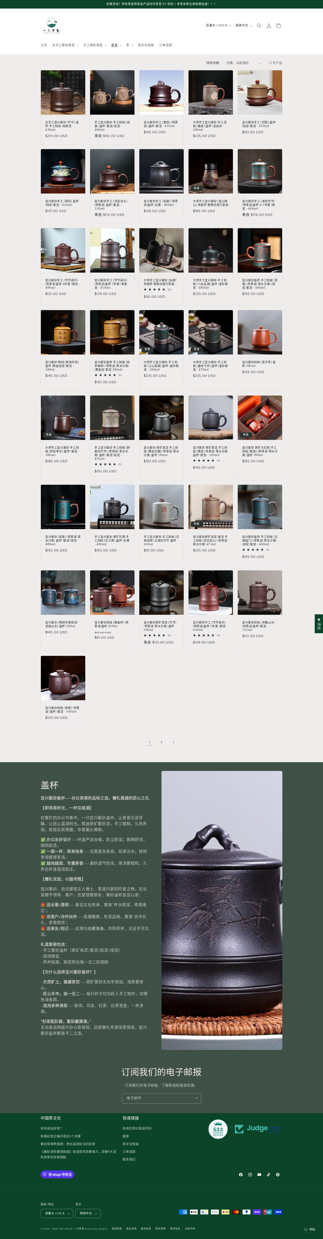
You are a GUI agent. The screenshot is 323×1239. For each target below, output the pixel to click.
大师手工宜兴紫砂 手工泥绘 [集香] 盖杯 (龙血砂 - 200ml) (210, 126)
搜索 (126, 1136)
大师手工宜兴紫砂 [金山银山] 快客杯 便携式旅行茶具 (210, 203)
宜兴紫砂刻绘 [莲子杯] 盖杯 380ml (259, 364)
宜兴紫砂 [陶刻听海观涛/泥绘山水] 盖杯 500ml (61, 624)
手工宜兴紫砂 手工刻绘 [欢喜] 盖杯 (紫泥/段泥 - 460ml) (112, 126)
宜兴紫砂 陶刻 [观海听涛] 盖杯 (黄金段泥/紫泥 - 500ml (62, 366)
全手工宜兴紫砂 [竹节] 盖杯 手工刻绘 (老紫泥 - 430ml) (62, 126)
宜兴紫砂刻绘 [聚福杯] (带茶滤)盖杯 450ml (111, 624)
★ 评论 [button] (319, 623)
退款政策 (117, 1229)
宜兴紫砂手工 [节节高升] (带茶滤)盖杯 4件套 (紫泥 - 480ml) (62, 284)
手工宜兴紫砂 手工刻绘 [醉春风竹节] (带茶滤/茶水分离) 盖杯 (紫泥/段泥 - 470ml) (112, 453)
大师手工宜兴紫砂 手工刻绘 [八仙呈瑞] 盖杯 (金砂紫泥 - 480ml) (210, 284)
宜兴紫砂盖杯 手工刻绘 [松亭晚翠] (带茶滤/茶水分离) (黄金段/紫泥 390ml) (112, 366)
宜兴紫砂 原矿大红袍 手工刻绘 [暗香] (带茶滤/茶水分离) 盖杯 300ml (260, 451)
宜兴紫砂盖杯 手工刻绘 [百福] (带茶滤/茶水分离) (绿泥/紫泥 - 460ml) (260, 284)
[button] (65, 45)
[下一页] (173, 742)
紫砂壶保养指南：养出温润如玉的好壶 (68, 1144)
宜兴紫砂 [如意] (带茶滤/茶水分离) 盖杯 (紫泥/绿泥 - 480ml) (63, 540)
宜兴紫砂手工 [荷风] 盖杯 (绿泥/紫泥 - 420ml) (62, 203)
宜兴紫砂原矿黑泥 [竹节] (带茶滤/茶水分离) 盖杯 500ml (160, 626)
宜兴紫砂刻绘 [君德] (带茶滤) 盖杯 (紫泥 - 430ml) (62, 710)
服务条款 (146, 1229)
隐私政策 (131, 1229)
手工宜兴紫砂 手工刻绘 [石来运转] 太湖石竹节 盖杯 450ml (161, 540)
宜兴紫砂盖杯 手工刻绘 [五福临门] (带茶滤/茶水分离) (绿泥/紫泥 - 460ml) (260, 540)
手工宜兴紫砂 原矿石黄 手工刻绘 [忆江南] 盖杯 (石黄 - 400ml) (112, 540)
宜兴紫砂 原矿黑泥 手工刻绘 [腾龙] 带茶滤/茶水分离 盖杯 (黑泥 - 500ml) (210, 451)
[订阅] (196, 1098)
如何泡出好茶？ (52, 1128)
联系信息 (175, 1229)
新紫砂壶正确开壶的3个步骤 (61, 1136)
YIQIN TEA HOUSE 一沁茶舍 (68, 1229)
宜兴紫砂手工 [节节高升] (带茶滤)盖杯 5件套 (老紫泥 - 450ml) (110, 284)
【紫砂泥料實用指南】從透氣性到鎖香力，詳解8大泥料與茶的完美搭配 (78, 1154)
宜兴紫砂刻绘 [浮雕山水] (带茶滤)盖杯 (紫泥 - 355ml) (258, 626)
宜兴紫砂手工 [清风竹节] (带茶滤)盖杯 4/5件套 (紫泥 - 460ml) (258, 205)
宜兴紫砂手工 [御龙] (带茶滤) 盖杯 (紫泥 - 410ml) (161, 124)
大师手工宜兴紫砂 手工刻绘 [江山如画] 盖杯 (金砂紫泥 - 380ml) (161, 366)
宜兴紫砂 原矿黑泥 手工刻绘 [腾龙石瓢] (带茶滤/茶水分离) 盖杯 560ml (161, 451)
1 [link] (149, 742)
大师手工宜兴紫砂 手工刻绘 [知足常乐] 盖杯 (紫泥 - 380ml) (62, 451)
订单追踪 (129, 1152)
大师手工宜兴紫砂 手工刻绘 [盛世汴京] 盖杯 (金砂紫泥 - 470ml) (210, 366)
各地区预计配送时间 (137, 1128)
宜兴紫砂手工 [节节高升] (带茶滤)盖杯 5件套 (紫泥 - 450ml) (210, 626)
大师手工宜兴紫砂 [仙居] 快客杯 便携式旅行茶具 (160, 282)
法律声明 (190, 1229)
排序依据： (214, 63)
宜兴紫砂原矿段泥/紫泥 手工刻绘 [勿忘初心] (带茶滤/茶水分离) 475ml (211, 540)
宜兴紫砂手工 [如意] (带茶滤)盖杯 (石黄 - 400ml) (161, 203)
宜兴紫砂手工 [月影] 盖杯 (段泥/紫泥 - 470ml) (259, 124)
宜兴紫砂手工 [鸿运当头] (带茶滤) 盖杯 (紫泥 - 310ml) (110, 205)
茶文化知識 (131, 1144)
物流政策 (160, 1229)
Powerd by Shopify (96, 1229)
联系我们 (129, 1159)
